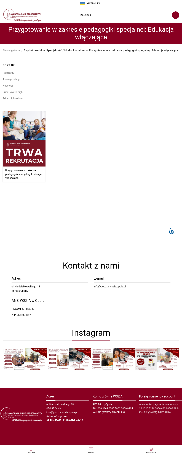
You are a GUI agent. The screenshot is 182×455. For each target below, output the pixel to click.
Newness (8, 85)
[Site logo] (22, 15)
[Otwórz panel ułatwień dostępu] (171, 231)
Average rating (11, 79)
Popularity (8, 72)
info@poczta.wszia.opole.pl (110, 286)
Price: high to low (13, 98)
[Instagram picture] (14, 359)
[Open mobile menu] (175, 15)
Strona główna (11, 50)
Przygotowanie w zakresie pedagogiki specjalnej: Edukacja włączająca (23, 174)
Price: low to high (13, 92)
